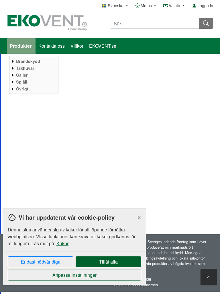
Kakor (62, 243)
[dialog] (73, 251)
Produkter (21, 45)
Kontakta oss (51, 45)
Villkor (76, 45)
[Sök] (206, 23)
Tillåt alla (108, 261)
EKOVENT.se (102, 45)
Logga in (204, 5)
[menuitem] (33, 61)
